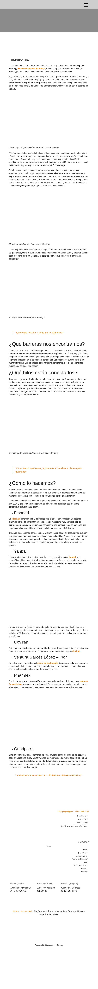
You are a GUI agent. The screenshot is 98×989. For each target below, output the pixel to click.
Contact (84, 868)
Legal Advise (82, 816)
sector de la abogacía (47, 663)
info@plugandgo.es (65, 811)
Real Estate (83, 853)
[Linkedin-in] (79, 831)
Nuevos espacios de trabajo (31, 69)
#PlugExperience (81, 863)
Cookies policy (82, 823)
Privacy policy (82, 819)
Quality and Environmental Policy (74, 826)
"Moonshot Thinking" (79, 858)
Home (49, 846)
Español (84, 872)
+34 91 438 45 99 (82, 811)
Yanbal (72, 557)
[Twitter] (72, 831)
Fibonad (16, 519)
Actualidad (26, 911)
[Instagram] (87, 831)
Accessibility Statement (44, 945)
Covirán (76, 651)
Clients (85, 850)
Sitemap (60, 945)
